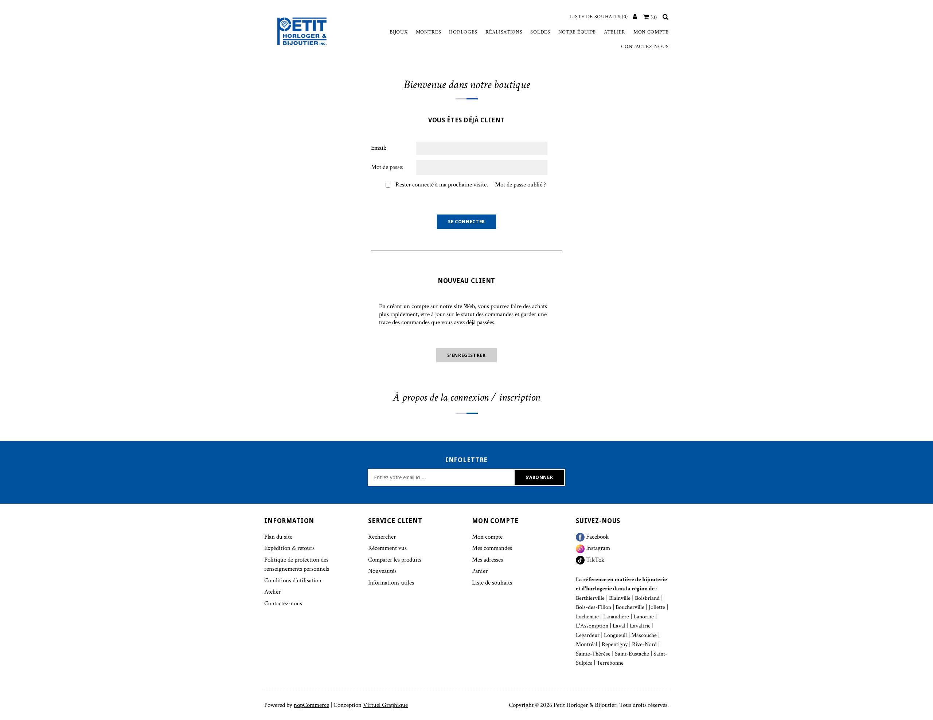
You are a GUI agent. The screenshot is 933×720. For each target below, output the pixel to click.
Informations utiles (391, 583)
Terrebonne (610, 663)
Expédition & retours (289, 548)
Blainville (620, 598)
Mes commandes (492, 548)
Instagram (597, 548)
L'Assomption (592, 626)
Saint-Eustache (632, 654)
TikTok (594, 560)
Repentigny (615, 644)
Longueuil (615, 635)
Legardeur (588, 635)
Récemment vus (387, 548)
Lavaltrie (640, 626)
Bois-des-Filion (593, 607)
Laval (619, 626)
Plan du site (278, 537)
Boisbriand (647, 598)
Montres (428, 32)
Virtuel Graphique (385, 705)
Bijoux (398, 32)
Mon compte (651, 32)
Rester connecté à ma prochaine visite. (441, 185)
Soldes (540, 32)
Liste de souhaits (492, 583)
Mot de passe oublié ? (520, 185)
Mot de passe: (387, 167)
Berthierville (590, 598)
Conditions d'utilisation (292, 581)
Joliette (657, 607)
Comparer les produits (394, 560)
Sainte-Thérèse (593, 654)
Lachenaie (587, 617)
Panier (480, 571)
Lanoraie (643, 617)
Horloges (463, 32)
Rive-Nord (644, 644)
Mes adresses (487, 560)
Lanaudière (616, 617)
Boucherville (630, 607)
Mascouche (644, 635)
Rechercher (382, 537)
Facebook (597, 537)
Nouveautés (382, 571)
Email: (378, 148)
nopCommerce (311, 705)
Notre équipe (577, 32)
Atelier (614, 32)
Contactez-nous (645, 46)
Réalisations (503, 32)
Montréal (586, 644)
